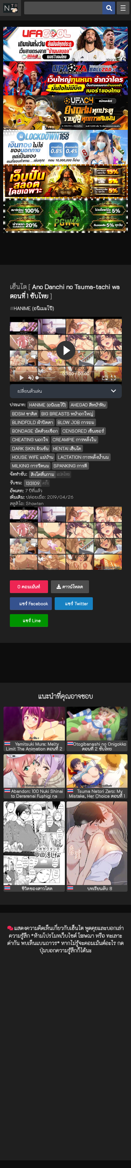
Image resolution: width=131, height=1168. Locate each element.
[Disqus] (65, 1039)
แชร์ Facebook (33, 603)
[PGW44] (65, 231)
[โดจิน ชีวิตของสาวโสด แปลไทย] (34, 843)
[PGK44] (65, 197)
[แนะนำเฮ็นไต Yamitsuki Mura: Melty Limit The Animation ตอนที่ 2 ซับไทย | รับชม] (34, 723)
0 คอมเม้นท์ (28, 587)
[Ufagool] (65, 59)
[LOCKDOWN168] (65, 163)
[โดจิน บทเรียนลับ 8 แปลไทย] (97, 843)
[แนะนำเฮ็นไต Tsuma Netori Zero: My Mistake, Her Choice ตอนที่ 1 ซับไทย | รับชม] (97, 771)
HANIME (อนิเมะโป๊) (34, 308)
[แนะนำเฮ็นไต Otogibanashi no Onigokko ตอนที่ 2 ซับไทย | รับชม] (97, 723)
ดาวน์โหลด (72, 587)
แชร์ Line (31, 620)
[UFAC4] (65, 128)
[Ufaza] (65, 94)
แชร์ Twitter (76, 603)
